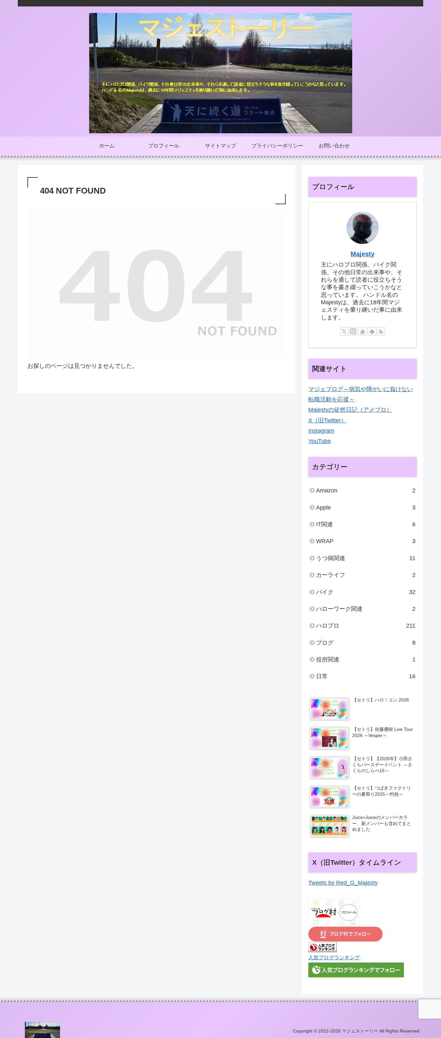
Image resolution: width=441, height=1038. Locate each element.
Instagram (321, 431)
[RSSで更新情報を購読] (381, 331)
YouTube (319, 441)
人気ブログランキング (334, 957)
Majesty (362, 253)
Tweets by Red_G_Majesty (343, 883)
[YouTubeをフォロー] (362, 331)
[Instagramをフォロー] (353, 331)
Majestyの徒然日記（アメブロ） (350, 410)
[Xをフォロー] (344, 331)
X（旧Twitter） (327, 420)
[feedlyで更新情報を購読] (372, 331)
